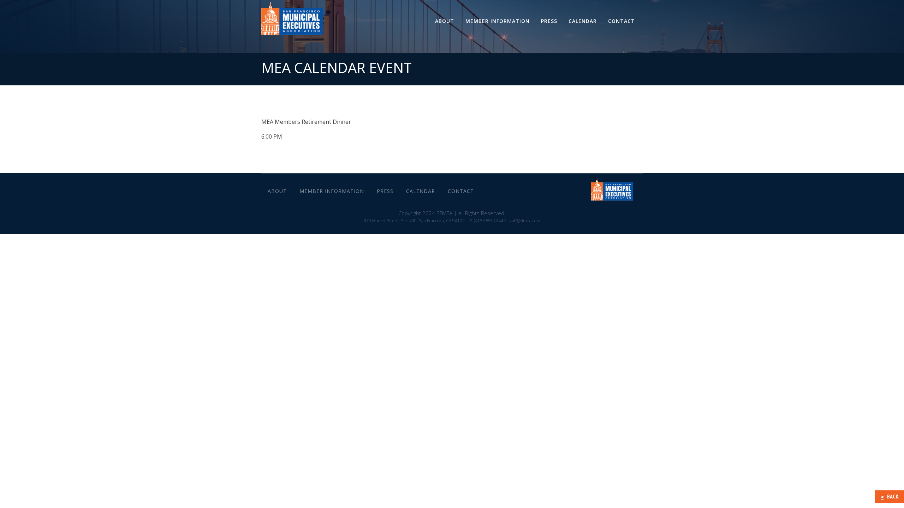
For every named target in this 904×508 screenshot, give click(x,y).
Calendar (583, 21)
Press (549, 21)
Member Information (497, 21)
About (444, 21)
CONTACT (621, 21)
